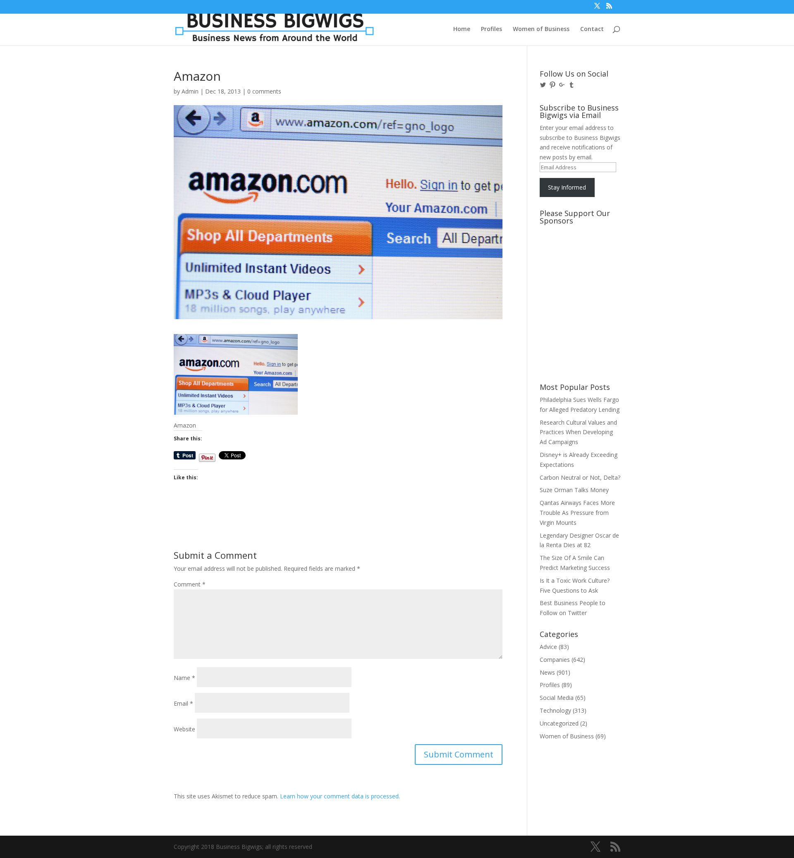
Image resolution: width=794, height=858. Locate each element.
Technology (555, 710)
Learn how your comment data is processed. (340, 796)
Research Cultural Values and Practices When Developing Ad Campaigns (578, 432)
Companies (555, 659)
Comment (190, 584)
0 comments (264, 91)
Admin (190, 91)
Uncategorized (559, 723)
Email (183, 703)
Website (184, 729)
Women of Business (541, 29)
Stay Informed (567, 187)
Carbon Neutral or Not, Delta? (580, 477)
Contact (592, 29)
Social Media (557, 698)
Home (461, 29)
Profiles (491, 29)
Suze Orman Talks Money (574, 490)
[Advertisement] (577, 259)
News (547, 672)
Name (184, 678)
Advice (548, 647)
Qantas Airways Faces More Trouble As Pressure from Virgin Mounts (577, 512)
